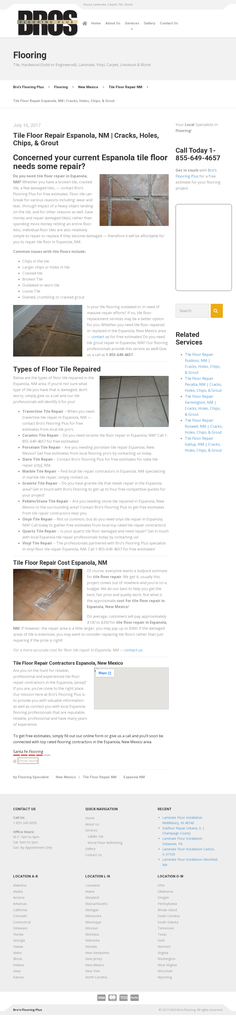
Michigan (92, 910)
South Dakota (168, 922)
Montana (92, 934)
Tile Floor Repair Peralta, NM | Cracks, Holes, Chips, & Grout (203, 384)
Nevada (91, 946)
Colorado (20, 916)
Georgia (19, 940)
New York (92, 971)
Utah (161, 940)
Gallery (149, 23)
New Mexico (66, 777)
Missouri (91, 928)
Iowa (17, 971)
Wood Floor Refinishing (105, 842)
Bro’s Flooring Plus (27, 1010)
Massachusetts (96, 903)
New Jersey (93, 959)
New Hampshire (97, 953)
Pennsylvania (167, 903)
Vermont (164, 946)
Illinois (17, 959)
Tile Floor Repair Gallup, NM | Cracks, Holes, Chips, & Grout (203, 444)
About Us (112, 23)
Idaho (17, 953)
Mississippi (93, 922)
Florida (18, 934)
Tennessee (166, 928)
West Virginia (167, 965)
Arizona (18, 897)
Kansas (18, 977)
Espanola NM (134, 777)
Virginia (163, 953)
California (20, 910)
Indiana (18, 965)
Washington (166, 959)
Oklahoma (165, 891)
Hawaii (18, 946)
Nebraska (92, 940)
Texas (162, 934)
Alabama (19, 885)
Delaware (20, 928)
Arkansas (20, 903)
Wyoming (165, 977)
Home (96, 23)
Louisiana (92, 885)
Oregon (163, 897)
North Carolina (96, 977)
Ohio (161, 885)
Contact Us (169, 23)
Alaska (18, 891)
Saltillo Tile (95, 836)
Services (132, 23)
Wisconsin (165, 971)
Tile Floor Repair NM (99, 777)
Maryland (92, 897)
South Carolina (169, 916)
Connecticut (22, 922)
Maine (89, 891)
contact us (100, 336)
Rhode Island (167, 910)
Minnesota (93, 916)
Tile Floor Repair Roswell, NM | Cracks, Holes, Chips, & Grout (204, 426)
